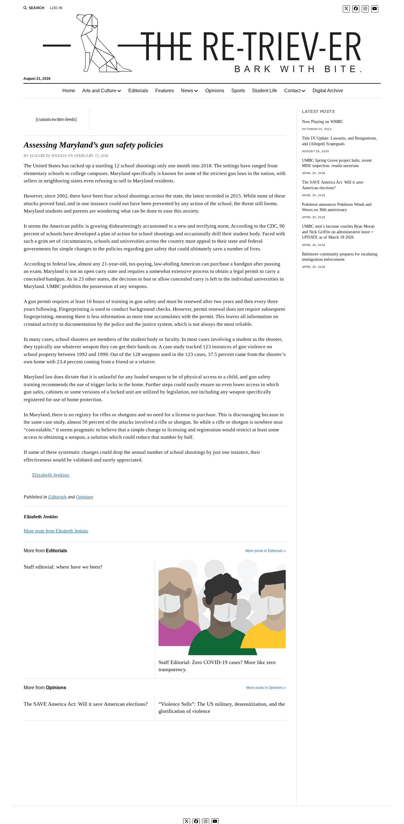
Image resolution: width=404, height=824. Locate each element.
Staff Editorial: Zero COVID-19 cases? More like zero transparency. (217, 665)
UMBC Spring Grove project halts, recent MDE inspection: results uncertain (337, 163)
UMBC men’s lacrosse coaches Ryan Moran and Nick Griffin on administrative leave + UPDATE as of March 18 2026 (338, 231)
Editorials (138, 90)
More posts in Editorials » (265, 551)
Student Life (264, 90)
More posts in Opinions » (266, 688)
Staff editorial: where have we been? (63, 567)
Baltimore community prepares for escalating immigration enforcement (339, 257)
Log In (56, 8)
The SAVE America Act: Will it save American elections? (86, 704)
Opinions (214, 90)
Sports (238, 90)
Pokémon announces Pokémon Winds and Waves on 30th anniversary (336, 207)
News (187, 90)
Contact (292, 90)
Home (68, 90)
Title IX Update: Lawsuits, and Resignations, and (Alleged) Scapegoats (339, 141)
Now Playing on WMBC (322, 121)
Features (164, 90)
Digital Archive (328, 90)
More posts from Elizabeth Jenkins (56, 530)
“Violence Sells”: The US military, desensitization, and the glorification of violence (222, 707)
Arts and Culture (99, 90)
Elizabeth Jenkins (50, 475)
